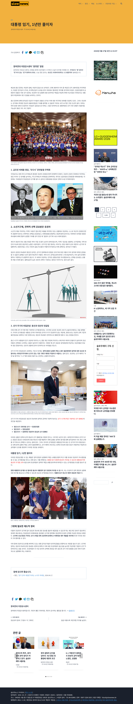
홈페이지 (72, 610)
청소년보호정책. (75, 700)
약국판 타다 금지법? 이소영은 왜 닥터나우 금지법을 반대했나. (105, 411)
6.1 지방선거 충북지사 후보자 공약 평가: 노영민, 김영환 (73, 656)
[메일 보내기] (38, 52)
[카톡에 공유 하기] (30, 52)
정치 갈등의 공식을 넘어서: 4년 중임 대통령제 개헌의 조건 (48, 656)
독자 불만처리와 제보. (110, 700)
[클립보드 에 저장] (42, 52)
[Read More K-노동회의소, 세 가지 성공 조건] (105, 297)
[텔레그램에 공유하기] (34, 52)
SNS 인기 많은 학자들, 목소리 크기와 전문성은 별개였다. (105, 284)
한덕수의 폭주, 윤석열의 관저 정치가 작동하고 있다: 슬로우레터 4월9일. (23, 657)
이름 (98, 364)
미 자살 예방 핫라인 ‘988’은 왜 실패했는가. (104, 437)
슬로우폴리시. (97, 164)
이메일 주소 (100, 354)
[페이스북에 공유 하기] (23, 52)
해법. (93, 3)
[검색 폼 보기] (121, 4)
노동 (95, 306)
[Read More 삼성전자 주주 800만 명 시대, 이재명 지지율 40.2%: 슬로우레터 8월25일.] (105, 450)
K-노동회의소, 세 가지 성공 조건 (105, 309)
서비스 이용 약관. (63, 700)
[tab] (45, 676)
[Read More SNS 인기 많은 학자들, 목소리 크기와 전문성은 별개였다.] (105, 272)
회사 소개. (29, 692)
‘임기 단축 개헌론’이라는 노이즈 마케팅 (31, 575)
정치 (12, 20)
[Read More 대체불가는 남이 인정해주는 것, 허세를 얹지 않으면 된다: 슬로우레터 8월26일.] (105, 322)
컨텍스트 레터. (100, 192)
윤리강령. (99, 700)
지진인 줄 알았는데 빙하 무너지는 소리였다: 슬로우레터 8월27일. (105, 197)
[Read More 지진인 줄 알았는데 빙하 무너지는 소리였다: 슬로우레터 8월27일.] (105, 183)
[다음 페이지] (81, 655)
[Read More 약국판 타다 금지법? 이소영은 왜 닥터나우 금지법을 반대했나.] (105, 397)
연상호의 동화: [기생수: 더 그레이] (22, 618)
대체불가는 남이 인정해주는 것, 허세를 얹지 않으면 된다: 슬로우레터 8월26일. (104, 336)
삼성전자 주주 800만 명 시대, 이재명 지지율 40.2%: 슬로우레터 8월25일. (105, 464)
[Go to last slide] (16, 655)
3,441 (106, 215)
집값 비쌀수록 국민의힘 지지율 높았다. (74, 618)
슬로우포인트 (97, 280)
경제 (102, 405)
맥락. (106, 405)
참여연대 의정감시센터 (17, 29)
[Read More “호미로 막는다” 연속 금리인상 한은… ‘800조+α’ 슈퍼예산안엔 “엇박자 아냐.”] (105, 155)
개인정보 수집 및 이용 (108, 373)
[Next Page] (113, 215)
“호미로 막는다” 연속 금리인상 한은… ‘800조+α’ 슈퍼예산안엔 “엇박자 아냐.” (105, 169)
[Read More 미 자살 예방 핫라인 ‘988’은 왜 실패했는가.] (105, 425)
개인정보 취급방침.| (89, 700)
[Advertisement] (105, 115)
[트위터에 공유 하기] (27, 52)
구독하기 (101, 380)
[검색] (112, 482)
